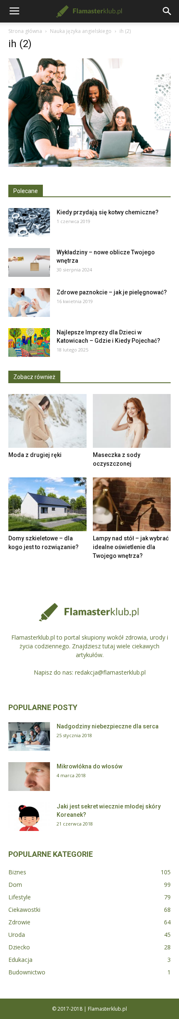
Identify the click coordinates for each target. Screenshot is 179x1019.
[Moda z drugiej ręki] (47, 421)
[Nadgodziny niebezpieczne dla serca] (29, 736)
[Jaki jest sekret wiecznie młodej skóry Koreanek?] (29, 816)
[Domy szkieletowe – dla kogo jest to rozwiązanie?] (47, 504)
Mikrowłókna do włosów (89, 766)
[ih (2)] (89, 164)
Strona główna (25, 31)
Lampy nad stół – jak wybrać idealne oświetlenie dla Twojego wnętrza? (131, 547)
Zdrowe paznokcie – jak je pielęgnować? (112, 292)
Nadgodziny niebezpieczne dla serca (108, 726)
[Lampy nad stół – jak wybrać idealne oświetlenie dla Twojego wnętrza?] (132, 504)
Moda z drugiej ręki (35, 455)
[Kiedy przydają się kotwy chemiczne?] (29, 222)
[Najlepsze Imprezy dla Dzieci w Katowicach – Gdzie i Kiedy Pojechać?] (29, 342)
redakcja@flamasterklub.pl (110, 672)
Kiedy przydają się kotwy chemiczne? (108, 212)
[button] (167, 11)
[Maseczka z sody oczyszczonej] (132, 421)
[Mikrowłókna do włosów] (29, 776)
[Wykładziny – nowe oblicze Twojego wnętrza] (29, 262)
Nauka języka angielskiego (81, 31)
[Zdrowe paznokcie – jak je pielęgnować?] (29, 302)
